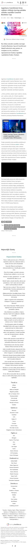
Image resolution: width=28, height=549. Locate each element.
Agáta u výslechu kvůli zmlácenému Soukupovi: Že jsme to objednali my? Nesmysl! (14, 301)
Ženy (17, 510)
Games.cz (14, 408)
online (17, 144)
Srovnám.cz (21, 517)
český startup (13, 229)
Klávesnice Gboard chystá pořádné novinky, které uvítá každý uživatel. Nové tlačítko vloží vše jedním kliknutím (14, 357)
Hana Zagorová (14, 465)
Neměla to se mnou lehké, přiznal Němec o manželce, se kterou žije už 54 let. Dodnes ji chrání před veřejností (14, 369)
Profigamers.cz (13, 512)
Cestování (22, 510)
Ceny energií (14, 398)
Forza (14, 421)
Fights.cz (14, 433)
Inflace (14, 385)
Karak (14, 503)
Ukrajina (14, 387)
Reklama (2, 540)
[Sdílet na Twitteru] (5, 222)
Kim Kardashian (14, 469)
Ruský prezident (14, 396)
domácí (10, 225)
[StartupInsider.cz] (7, 2)
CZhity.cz (6, 517)
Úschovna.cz (22, 514)
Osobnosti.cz (14, 458)
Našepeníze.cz (13, 517)
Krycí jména (14, 499)
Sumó (14, 448)
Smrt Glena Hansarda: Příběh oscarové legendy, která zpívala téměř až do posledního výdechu (14, 307)
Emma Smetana (14, 478)
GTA (14, 417)
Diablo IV (14, 419)
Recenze (14, 410)
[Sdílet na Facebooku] (2, 222)
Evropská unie (14, 400)
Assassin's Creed (14, 412)
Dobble (14, 495)
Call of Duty (14, 425)
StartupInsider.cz (14, 519)
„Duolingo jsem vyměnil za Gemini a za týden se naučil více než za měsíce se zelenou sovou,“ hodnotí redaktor (14, 320)
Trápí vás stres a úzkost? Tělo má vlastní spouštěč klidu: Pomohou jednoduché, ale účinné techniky (14, 289)
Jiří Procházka (14, 453)
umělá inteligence (16, 227)
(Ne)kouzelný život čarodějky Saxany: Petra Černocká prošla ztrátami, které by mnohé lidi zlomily (14, 295)
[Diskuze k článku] (23, 18)
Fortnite (14, 423)
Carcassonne (14, 486)
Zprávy (10, 510)
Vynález (14, 404)
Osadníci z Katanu (14, 490)
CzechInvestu (20, 113)
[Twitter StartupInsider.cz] (15, 546)
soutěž (6, 225)
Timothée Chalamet (14, 480)
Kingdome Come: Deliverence (14, 430)
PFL (14, 442)
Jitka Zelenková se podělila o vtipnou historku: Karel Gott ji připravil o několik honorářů (14, 313)
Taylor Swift (14, 476)
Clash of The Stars (14, 440)
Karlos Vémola (14, 451)
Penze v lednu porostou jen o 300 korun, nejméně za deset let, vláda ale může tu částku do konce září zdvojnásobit (14, 261)
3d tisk (22, 227)
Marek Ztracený (14, 474)
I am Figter (14, 446)
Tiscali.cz (14, 382)
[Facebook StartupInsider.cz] (12, 546)
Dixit (14, 497)
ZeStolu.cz (21, 512)
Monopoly (14, 492)
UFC (14, 435)
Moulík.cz (10, 515)
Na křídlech (14, 501)
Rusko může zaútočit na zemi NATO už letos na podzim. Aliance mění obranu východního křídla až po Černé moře (14, 340)
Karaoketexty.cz (14, 514)
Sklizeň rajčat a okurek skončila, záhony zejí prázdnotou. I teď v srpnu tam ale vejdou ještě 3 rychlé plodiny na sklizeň (14, 282)
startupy (6, 229)
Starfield (14, 415)
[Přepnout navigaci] (20, 2)
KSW (14, 444)
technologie (16, 225)
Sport (14, 510)
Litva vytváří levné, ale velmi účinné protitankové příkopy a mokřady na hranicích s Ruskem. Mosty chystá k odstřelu (14, 363)
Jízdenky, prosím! (14, 505)
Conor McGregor (14, 455)
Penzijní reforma (14, 402)
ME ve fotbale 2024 (14, 394)
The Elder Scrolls (14, 428)
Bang (14, 488)
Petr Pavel (14, 463)
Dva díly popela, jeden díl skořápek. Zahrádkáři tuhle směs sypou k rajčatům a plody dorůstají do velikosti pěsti (14, 326)
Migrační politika (14, 391)
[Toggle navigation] (25, 2)
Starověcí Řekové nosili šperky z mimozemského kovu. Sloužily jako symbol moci (14, 268)
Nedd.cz (5, 515)
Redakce (7, 540)
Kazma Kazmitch (14, 467)
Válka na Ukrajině (14, 389)
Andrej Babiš (14, 461)
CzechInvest (24, 35)
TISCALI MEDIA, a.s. (16, 542)
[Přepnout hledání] (18, 2)
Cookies (11, 540)
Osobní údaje (16, 540)
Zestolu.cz (14, 483)
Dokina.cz (22, 515)
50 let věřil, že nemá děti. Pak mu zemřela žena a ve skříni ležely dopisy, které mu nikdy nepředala (14, 375)
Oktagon (14, 438)
